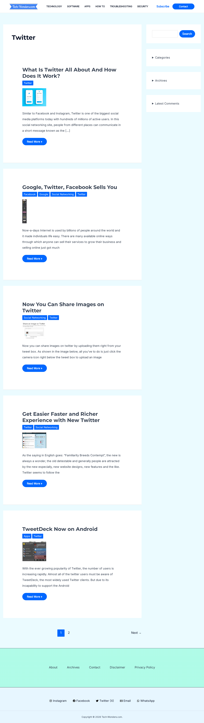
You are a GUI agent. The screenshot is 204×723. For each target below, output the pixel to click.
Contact (94, 667)
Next (136, 633)
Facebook (30, 194)
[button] (163, 6)
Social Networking (63, 194)
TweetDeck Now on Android (60, 529)
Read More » (34, 142)
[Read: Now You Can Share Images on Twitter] (34, 330)
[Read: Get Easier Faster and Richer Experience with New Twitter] (34, 440)
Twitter (28, 83)
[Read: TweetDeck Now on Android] (34, 551)
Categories (162, 57)
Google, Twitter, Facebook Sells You (69, 187)
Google (43, 194)
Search (187, 33)
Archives (161, 80)
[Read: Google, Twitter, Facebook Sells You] (24, 211)
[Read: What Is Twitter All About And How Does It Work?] (34, 97)
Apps (27, 536)
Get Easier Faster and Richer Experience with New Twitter (61, 417)
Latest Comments (167, 103)
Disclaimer (117, 667)
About (53, 667)
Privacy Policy (145, 667)
